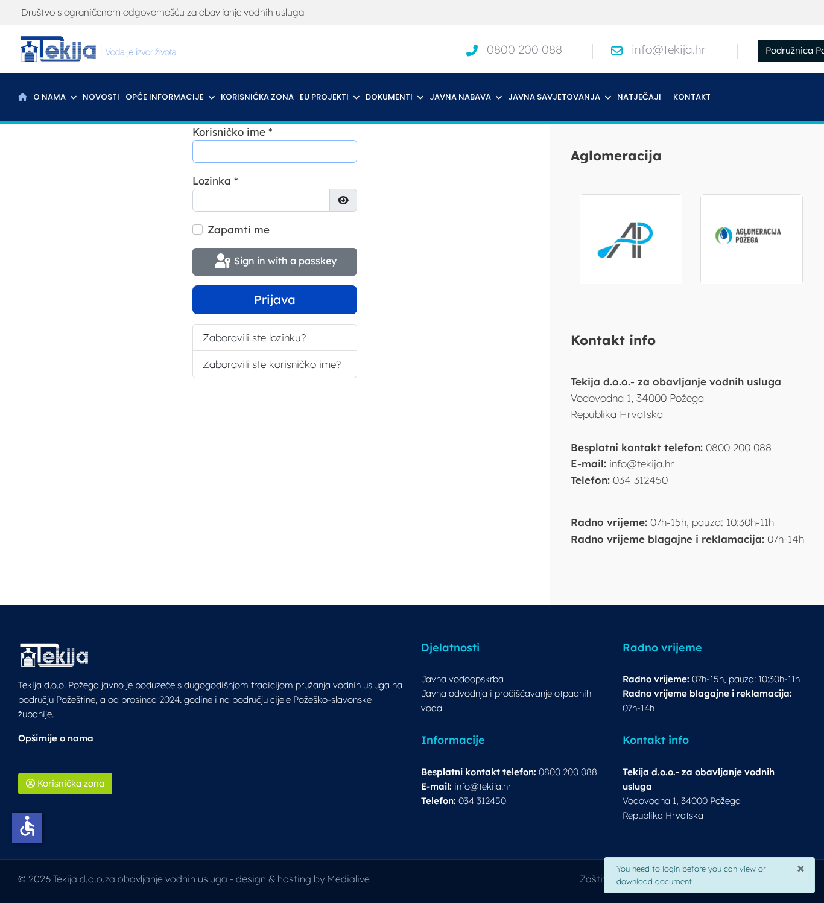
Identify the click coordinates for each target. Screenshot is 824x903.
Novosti (101, 97)
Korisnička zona (257, 97)
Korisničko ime (232, 131)
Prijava (275, 299)
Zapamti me (239, 229)
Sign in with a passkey (284, 261)
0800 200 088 (524, 49)
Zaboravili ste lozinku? (254, 337)
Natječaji (639, 97)
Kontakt (692, 97)
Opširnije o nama (55, 738)
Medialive (348, 879)
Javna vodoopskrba (462, 679)
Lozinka (215, 180)
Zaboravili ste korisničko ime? (272, 364)
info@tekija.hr (669, 49)
